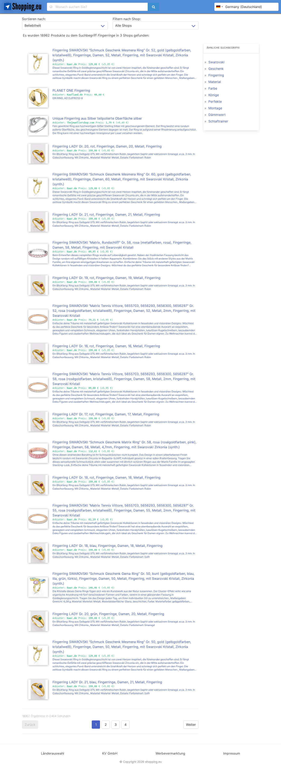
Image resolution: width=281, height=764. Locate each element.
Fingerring (216, 75)
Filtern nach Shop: (127, 19)
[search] (153, 7)
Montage (215, 108)
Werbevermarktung (170, 753)
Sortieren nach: (34, 19)
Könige (213, 95)
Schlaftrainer (218, 121)
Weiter (191, 725)
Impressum (231, 753)
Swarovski (216, 62)
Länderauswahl (52, 753)
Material (214, 82)
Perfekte (215, 101)
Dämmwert (217, 115)
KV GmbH (109, 753)
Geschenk (216, 69)
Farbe (212, 88)
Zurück (30, 725)
